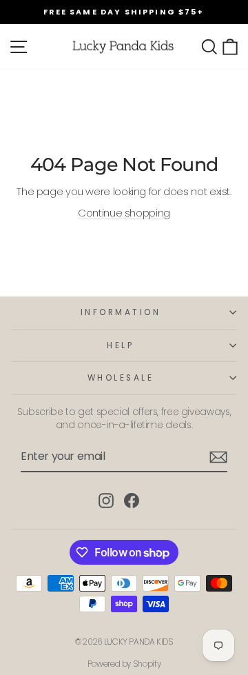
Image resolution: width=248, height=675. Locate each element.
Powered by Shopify (124, 663)
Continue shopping (124, 213)
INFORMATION (121, 312)
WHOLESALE (120, 377)
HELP (120, 345)
